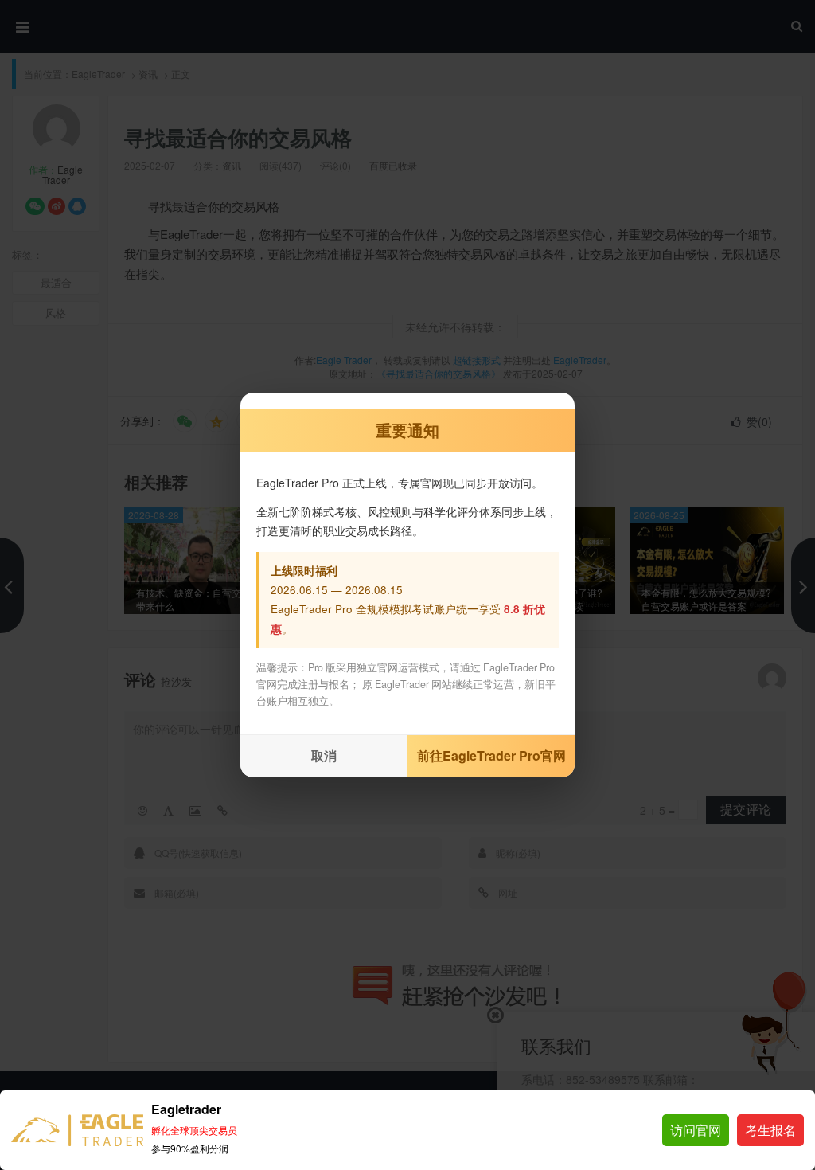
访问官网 (695, 1130)
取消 (324, 755)
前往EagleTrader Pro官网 (491, 755)
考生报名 (770, 1130)
